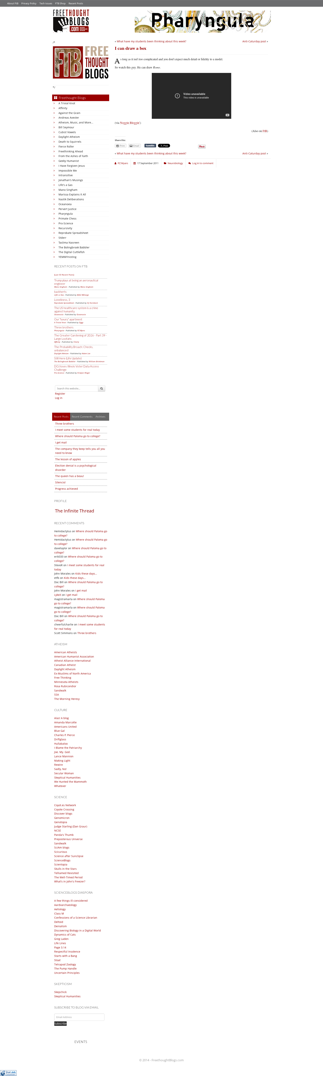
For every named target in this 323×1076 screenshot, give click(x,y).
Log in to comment (202, 163)
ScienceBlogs (62, 860)
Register (60, 393)
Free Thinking (62, 677)
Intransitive (66, 175)
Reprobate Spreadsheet (73, 233)
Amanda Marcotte (65, 722)
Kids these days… (86, 573)
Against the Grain (69, 113)
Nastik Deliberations (71, 199)
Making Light (62, 760)
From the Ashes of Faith (73, 156)
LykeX (57, 595)
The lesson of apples (68, 459)
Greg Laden (61, 939)
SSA (56, 694)
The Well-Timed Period (68, 877)
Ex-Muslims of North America (72, 673)
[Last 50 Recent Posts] (64, 274)
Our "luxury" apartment (68, 319)
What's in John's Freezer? (69, 881)
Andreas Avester (69, 117)
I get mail (61, 442)
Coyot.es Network (65, 805)
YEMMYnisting (67, 257)
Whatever (60, 786)
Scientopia (60, 864)
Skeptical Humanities (67, 777)
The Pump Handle (65, 968)
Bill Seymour (66, 127)
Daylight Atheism (69, 137)
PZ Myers (81, 330)
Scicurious (60, 852)
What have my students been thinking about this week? (151, 41)
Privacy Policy (28, 3)
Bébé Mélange (83, 295)
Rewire (58, 764)
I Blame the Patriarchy (68, 747)
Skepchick (60, 992)
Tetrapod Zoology (65, 964)
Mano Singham (68, 190)
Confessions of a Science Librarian (75, 917)
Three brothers (63, 327)
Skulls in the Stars (65, 868)
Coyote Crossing (64, 809)
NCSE (57, 830)
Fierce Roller (66, 146)
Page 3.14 (60, 947)
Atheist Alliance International (72, 660)
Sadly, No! (60, 769)
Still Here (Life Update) (68, 358)
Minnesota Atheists (66, 682)
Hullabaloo (61, 743)
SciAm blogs (61, 847)
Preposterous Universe (68, 839)
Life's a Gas (66, 185)
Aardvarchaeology (65, 905)
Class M (59, 913)
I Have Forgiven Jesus (72, 165)
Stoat (57, 960)
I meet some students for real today (77, 430)
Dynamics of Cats (65, 934)
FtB (265, 131)
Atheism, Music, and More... (76, 122)
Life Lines (60, 943)
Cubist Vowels (67, 132)
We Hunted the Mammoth (70, 781)
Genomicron (62, 818)
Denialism (60, 926)
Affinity (63, 108)
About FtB (12, 3)
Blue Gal (59, 731)
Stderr (62, 237)
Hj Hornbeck (92, 303)
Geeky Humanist (69, 161)
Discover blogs (63, 813)
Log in (58, 398)
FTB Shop (60, 3)
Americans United (65, 726)
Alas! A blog (61, 718)
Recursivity (65, 228)
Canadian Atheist (65, 665)
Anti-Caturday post (254, 41)
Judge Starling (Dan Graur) (70, 826)
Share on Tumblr (150, 146)
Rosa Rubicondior (65, 686)
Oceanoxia (65, 204)
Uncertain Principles (67, 973)
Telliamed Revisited (66, 873)
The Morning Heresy (67, 699)
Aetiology (60, 909)
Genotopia (60, 822)
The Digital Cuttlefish (72, 252)
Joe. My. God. (62, 752)
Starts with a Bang (65, 956)
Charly (76, 342)
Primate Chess (67, 218)
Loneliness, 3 (62, 299)
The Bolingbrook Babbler (74, 247)
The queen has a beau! (69, 476)
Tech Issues (45, 3)
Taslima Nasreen (69, 242)
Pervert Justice (67, 209)
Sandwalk (60, 690)
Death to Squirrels (70, 141)
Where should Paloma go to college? (77, 436)
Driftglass (60, 739)
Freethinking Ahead (71, 151)
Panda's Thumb (64, 835)
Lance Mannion (63, 756)
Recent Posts (76, 3)
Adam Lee (86, 353)
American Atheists (65, 652)
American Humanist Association (74, 656)
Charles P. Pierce (64, 735)
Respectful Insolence (67, 951)
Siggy (81, 322)
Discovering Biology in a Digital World (77, 930)
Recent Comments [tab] (82, 416)
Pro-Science (66, 223)
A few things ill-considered (71, 900)
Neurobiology (175, 163)
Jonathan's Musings (71, 180)
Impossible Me (68, 170)
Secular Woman (64, 773)
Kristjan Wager (83, 372)
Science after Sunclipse (68, 856)
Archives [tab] (100, 416)
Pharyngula (66, 213)
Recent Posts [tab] (61, 416)
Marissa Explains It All (72, 194)
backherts (60, 291)
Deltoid (58, 922)
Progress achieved (66, 488)
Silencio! (60, 482)
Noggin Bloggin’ (130, 123)
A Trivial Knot (67, 103)
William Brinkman (96, 361)
